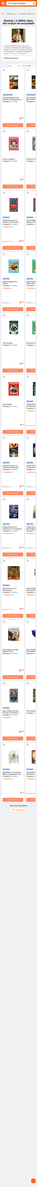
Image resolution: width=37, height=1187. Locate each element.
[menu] (3, 3)
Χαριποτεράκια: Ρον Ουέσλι (10, 282)
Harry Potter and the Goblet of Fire (10, 650)
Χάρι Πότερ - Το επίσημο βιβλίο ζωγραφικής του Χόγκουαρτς (12, 773)
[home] (3, 14)
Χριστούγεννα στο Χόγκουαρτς (10, 589)
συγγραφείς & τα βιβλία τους (26, 13)
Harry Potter (7, 404)
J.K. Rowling (13, 101)
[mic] (34, 3)
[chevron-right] (22, 450)
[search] (9, 3)
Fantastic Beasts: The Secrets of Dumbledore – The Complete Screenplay (12, 99)
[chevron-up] (33, 1181)
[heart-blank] (4, 70)
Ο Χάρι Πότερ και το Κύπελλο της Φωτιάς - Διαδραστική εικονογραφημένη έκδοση (13, 221)
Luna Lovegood (9, 159)
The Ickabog (7, 343)
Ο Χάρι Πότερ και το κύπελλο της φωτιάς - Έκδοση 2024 (11, 467)
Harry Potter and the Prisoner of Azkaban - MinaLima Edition (11, 712)
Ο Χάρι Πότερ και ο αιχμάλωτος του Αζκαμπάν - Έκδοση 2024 (13, 528)
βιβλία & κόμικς (11, 13)
